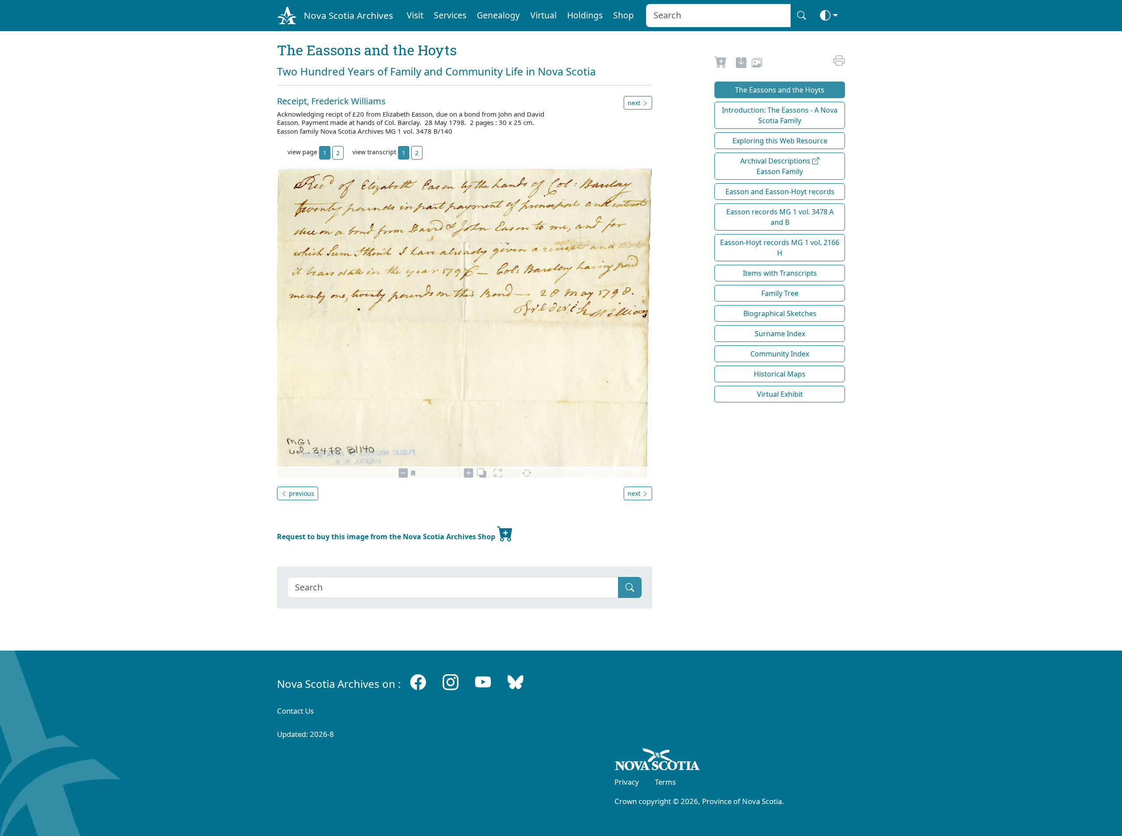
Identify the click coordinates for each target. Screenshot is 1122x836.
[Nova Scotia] (657, 761)
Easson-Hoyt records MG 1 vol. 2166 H (779, 248)
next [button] (635, 103)
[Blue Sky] (515, 682)
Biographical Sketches (780, 313)
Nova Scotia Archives (348, 15)
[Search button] (801, 15)
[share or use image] (757, 64)
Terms (665, 782)
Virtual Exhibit (780, 394)
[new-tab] (741, 64)
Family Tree (780, 293)
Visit (415, 15)
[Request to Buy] (720, 64)
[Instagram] (450, 682)
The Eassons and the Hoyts (779, 90)
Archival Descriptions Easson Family (776, 166)
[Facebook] (418, 682)
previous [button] (300, 493)
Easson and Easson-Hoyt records (779, 191)
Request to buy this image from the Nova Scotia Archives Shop (387, 536)
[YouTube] (483, 682)
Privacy (626, 782)
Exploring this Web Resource (779, 141)
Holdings (585, 15)
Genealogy (498, 15)
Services (450, 15)
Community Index (779, 354)
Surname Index (780, 333)
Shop (623, 15)
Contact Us (295, 711)
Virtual (543, 15)
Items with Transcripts (780, 273)
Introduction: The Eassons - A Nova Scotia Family (780, 115)
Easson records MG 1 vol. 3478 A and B (780, 217)
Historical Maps (780, 374)
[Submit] (630, 587)
